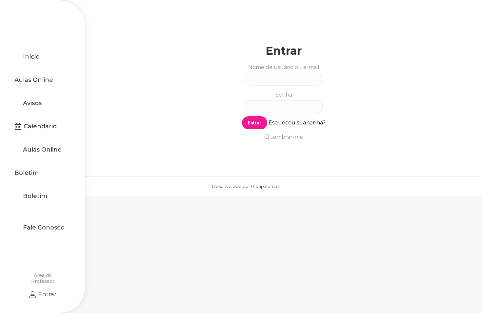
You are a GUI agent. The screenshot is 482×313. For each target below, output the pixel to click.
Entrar (47, 294)
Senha (283, 95)
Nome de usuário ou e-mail (283, 67)
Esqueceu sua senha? (297, 123)
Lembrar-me (286, 137)
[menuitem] (27, 57)
